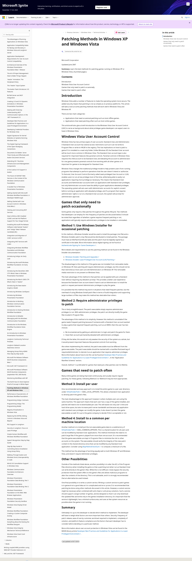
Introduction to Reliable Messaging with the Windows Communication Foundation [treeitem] (17, 318)
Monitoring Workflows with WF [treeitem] (17, 378)
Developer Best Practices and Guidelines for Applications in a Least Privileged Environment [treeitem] (17, 123)
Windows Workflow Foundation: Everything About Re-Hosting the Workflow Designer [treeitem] (18, 522)
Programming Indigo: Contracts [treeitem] (17, 400)
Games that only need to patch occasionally (173, 42)
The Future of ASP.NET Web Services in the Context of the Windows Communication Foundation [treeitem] (17, 179)
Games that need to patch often (174, 46)
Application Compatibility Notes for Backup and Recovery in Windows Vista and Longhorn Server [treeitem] (17, 49)
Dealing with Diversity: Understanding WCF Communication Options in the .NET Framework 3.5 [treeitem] (17, 113)
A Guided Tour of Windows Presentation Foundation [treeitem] (16, 188)
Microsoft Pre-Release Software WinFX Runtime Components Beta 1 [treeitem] (17, 359)
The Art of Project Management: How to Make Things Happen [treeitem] (18, 74)
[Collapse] (29, 30)
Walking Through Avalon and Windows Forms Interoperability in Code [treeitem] (18, 457)
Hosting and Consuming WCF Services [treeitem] (17, 211)
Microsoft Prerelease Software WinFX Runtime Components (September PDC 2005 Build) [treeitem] (17, 372)
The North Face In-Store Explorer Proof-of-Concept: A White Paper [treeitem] (18, 383)
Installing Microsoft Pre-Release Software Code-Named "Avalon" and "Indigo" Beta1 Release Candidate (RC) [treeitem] (18, 228)
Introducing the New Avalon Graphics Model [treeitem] (16, 287)
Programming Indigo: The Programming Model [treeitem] (16, 405)
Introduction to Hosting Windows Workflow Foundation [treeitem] (18, 311)
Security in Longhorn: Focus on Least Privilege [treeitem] (17, 429)
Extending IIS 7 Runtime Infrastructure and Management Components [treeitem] (18, 163)
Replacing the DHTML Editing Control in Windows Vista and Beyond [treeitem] (17, 418)
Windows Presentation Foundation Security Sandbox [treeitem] (17, 500)
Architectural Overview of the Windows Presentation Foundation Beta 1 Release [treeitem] (17, 67)
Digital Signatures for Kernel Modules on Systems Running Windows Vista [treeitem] (17, 138)
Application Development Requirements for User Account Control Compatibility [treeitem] (17, 58)
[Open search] (182, 17)
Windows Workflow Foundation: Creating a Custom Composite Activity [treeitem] (17, 513)
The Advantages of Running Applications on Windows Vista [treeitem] (17, 40)
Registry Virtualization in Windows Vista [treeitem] (15, 411)
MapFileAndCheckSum (91, 447)
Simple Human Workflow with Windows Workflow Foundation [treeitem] (17, 435)
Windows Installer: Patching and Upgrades (81, 257)
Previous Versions (73, 32)
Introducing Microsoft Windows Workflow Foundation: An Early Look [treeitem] (17, 264)
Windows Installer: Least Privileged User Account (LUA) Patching (89, 260)
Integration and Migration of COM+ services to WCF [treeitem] (16, 237)
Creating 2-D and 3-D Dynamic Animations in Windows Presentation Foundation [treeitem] (17, 103)
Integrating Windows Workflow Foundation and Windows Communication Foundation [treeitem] (17, 250)
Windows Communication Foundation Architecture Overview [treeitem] (15, 472)
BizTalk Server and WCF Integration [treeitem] (15, 96)
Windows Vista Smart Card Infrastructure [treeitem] (16, 535)
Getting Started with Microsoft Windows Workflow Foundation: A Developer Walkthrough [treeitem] (18, 195)
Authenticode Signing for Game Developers (78, 245)
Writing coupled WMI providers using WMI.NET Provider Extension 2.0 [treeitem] (16, 549)
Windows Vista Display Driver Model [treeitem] (17, 506)
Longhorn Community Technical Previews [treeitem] (17, 340)
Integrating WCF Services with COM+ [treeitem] (17, 243)
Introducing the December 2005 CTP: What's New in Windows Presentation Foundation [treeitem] (18, 273)
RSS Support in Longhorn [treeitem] (15, 424)
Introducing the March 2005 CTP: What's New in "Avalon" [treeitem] (18, 281)
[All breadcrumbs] (63, 32)
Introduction (167, 36)
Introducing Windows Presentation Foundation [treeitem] (15, 296)
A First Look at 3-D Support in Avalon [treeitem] (17, 171)
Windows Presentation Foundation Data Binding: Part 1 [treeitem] (18, 479)
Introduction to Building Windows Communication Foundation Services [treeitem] (15, 303)
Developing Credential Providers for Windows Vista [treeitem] (18, 131)
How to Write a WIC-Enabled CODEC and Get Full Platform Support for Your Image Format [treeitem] (17, 218)
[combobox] (16, 34)
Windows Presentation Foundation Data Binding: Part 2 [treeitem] (18, 485)
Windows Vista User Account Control (175, 39)
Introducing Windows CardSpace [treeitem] (18, 292)
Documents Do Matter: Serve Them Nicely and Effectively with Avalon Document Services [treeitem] (18, 155)
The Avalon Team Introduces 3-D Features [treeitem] (18, 90)
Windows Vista (86, 32)
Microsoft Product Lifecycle (62, 24)
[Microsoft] (3, 17)
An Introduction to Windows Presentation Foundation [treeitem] (16, 334)
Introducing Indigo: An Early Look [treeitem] (16, 257)
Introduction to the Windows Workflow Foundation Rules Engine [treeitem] (16, 327)
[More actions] (128, 32)
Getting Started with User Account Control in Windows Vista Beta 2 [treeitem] (16, 203)
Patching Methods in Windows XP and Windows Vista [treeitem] (17, 389)
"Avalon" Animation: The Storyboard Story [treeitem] (15, 80)
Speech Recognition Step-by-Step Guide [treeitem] (18, 441)
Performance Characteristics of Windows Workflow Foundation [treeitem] (17, 395)
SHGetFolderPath (73, 392)
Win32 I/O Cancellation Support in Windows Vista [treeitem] (17, 464)
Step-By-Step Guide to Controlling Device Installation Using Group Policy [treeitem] (17, 448)
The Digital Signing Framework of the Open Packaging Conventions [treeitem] (17, 146)
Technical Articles (99, 32)
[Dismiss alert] (188, 4)
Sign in (187, 17)
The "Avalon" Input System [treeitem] (16, 85)
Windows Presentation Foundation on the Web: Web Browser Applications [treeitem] (17, 492)
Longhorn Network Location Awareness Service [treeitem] (16, 346)
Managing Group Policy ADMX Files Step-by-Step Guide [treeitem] (17, 352)
